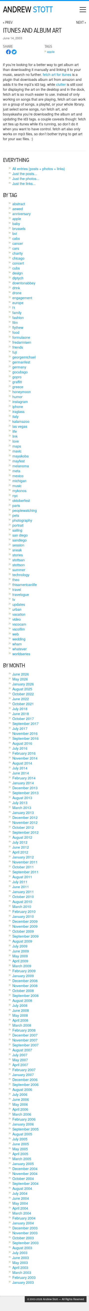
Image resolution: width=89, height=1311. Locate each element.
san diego (20, 535)
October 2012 (23, 827)
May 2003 (20, 1262)
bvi (14, 233)
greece (17, 386)
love (15, 441)
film (15, 322)
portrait (17, 525)
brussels (18, 228)
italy (15, 416)
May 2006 (20, 1104)
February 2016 (24, 753)
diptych (17, 277)
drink (16, 287)
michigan (19, 480)
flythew (17, 327)
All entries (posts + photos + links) (38, 168)
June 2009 (20, 951)
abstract (18, 203)
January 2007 (23, 1074)
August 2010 (22, 901)
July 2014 (19, 768)
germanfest (21, 362)
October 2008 (23, 990)
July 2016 (19, 748)
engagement (22, 297)
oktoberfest (21, 500)
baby (16, 223)
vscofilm (18, 629)
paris (16, 505)
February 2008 (24, 1030)
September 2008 (25, 995)
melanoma (20, 465)
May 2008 (20, 1015)
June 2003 (20, 1257)
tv (13, 599)
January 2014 (23, 782)
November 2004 (25, 1173)
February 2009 (24, 970)
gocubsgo (20, 371)
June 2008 (20, 1010)
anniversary (21, 213)
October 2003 (23, 1237)
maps (16, 446)
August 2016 (22, 743)
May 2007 (20, 1059)
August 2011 (22, 876)
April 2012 (20, 852)
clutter (61, 84)
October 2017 (23, 718)
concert (18, 263)
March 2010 (21, 906)
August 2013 (22, 797)
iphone (17, 406)
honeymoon (21, 391)
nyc (15, 495)
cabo (16, 238)
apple (51, 51)
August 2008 (22, 1000)
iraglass (18, 411)
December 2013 (25, 787)
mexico (17, 475)
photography (22, 520)
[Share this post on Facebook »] (8, 53)
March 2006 (21, 1114)
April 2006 (20, 1109)
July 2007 (19, 1054)
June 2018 (20, 713)
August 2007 (22, 1049)
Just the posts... (24, 173)
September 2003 (25, 1242)
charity (17, 253)
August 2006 (22, 1089)
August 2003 (22, 1247)
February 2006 (24, 1119)
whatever (19, 648)
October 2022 (23, 693)
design (17, 273)
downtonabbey (23, 282)
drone (17, 292)
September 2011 (25, 871)
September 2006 (25, 1084)
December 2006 (25, 1079)
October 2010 (23, 896)
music (17, 485)
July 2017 (19, 728)
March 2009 (21, 965)
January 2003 (23, 1282)
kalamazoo (20, 421)
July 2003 (19, 1252)
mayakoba (20, 455)
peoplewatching (24, 510)
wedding (18, 638)
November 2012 (25, 822)
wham (17, 643)
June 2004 (20, 1198)
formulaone (21, 337)
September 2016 (25, 738)
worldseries (21, 653)
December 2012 (25, 817)
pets (15, 515)
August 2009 (22, 941)
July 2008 (19, 1005)
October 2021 (23, 703)
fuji (14, 352)
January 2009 (23, 975)
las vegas (19, 426)
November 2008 (25, 985)
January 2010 (23, 916)
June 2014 (20, 772)
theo (15, 579)
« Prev (8, 22)
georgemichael (24, 357)
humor (17, 396)
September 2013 (25, 792)
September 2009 (25, 936)
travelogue (20, 594)
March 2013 (21, 807)
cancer (17, 243)
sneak (17, 549)
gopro (17, 376)
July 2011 (19, 881)
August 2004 (22, 1188)
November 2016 (25, 733)
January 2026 (23, 683)
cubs (16, 268)
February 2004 (24, 1218)
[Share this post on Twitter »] (14, 53)
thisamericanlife (24, 584)
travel (16, 589)
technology (20, 574)
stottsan (18, 559)
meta (16, 470)
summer (18, 569)
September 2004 (25, 1183)
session (18, 544)
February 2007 (24, 1069)
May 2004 (20, 1203)
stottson (18, 564)
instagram (20, 401)
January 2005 (23, 1163)
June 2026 (20, 674)
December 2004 (25, 1168)
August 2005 (22, 1133)
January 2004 (23, 1223)
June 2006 (20, 1099)
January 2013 (23, 812)
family (17, 312)
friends (17, 347)
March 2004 (21, 1213)
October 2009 (23, 931)
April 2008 (20, 1020)
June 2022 (20, 698)
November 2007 (25, 1040)
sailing (17, 530)
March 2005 (21, 1158)
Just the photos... (25, 178)
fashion (18, 317)
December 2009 (25, 921)
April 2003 (20, 1267)
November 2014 (25, 758)
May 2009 (20, 955)
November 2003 (25, 1232)
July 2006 (19, 1094)
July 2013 (19, 802)
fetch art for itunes (57, 74)
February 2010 (24, 911)
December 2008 (25, 980)
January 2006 (23, 1124)
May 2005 (20, 1148)
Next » (81, 22)
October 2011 (23, 866)
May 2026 (20, 679)
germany (19, 366)
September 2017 (25, 723)
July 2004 (19, 1193)
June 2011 (20, 886)
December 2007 (25, 1035)
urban (17, 609)
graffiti (17, 381)
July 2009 (19, 946)
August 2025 (22, 688)
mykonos (19, 490)
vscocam (19, 624)
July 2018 (19, 708)
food (15, 332)
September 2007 (25, 1044)
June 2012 (20, 847)
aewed (17, 208)
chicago (18, 258)
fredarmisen (21, 342)
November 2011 (25, 861)
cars (15, 248)
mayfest (18, 460)
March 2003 (21, 1272)
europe (17, 302)
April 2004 (20, 1208)
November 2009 (25, 926)
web (15, 634)
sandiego (19, 540)
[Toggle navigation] (83, 9)
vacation (18, 614)
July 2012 (19, 842)
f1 (13, 307)
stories (17, 554)
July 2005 (19, 1138)
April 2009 (20, 960)
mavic (17, 451)
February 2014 (24, 777)
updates (18, 604)
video (16, 619)
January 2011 (23, 891)
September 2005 (25, 1129)
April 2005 (20, 1153)
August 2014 (22, 763)
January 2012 (23, 857)
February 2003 (24, 1277)
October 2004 (23, 1178)
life (14, 431)
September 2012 (25, 832)
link (15, 436)
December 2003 (25, 1227)
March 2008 (21, 1025)
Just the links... (24, 183)
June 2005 (20, 1143)
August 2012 (22, 837)
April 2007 (20, 1064)
